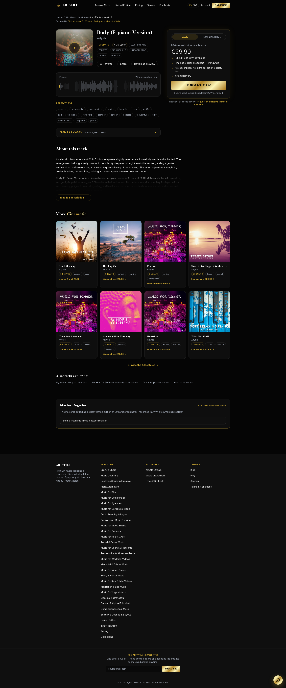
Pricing (139, 5)
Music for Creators (111, 531)
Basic (185, 37)
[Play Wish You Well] (209, 311)
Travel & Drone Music (112, 542)
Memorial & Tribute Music (114, 564)
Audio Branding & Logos (114, 514)
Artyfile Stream (154, 469)
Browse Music (102, 5)
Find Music (221, 5)
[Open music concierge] (278, 680)
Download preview (144, 63)
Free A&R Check (155, 481)
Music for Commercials (113, 497)
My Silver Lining (71, 382)
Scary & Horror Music (112, 575)
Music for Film (108, 492)
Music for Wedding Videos (115, 559)
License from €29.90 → (70, 279)
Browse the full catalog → (143, 365)
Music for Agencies (111, 503)
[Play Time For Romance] (76, 311)
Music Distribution (155, 475)
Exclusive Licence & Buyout (116, 614)
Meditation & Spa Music (113, 586)
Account (205, 5)
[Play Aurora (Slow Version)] (121, 311)
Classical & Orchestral (112, 597)
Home (59, 17)
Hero (183, 382)
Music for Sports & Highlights (116, 547)
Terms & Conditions (201, 486)
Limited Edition (123, 5)
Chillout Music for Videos (76, 17)
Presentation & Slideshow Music (118, 553)
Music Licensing (109, 475)
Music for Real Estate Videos (116, 581)
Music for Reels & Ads (113, 536)
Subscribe (171, 668)
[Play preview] (74, 47)
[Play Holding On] (121, 241)
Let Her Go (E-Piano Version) (115, 382)
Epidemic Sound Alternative (116, 481)
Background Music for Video (107, 21)
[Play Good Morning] (76, 241)
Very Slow (119, 45)
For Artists (165, 5)
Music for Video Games (113, 570)
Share (123, 63)
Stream (151, 5)
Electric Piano (138, 45)
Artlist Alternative (110, 486)
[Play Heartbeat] (165, 311)
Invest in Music (109, 625)
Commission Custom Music (115, 609)
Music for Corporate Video (115, 508)
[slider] (108, 86)
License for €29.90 (199, 85)
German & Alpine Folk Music (116, 603)
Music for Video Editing (113, 525)
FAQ (193, 475)
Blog (193, 469)
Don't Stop (156, 382)
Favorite (106, 63)
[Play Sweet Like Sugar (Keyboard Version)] (209, 241)
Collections (107, 636)
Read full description (71, 197)
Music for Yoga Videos (113, 592)
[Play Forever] (165, 241)
